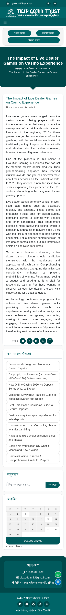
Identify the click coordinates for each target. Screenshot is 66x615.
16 (18, 524)
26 (41, 529)
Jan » (18, 546)
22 (10, 529)
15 (10, 524)
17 (25, 524)
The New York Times (30, 246)
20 (48, 524)
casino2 (43, 68)
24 (25, 529)
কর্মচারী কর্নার (48, 33)
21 (56, 524)
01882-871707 (34, 572)
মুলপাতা (18, 68)
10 (25, 519)
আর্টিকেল (30, 68)
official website (50, 179)
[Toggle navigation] (5, 22)
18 (33, 524)
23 (18, 529)
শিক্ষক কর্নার (19, 33)
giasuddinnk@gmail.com (35, 577)
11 (33, 519)
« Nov (9, 546)
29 (10, 534)
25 (33, 529)
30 (18, 534)
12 (41, 519)
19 (41, 524)
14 (56, 519)
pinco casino (13, 292)
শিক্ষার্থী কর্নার (34, 40)
